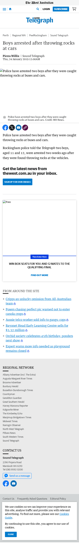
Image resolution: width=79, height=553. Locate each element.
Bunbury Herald (10, 386)
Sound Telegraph (59, 35)
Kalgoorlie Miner (11, 409)
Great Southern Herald (13, 401)
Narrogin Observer (12, 425)
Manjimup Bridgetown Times (17, 417)
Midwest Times (10, 421)
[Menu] (4, 9)
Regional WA (19, 35)
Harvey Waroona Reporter (15, 405)
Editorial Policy (58, 498)
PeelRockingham (38, 35)
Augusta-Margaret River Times (17, 378)
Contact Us (8, 498)
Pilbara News (9, 433)
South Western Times (13, 436)
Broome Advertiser (12, 382)
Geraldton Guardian (12, 398)
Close (11, 534)
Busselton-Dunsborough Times (18, 390)
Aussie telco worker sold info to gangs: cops (36, 320)
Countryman (9, 394)
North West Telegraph (13, 429)
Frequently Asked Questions (32, 498)
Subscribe (61, 9)
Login (46, 9)
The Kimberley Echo (12, 413)
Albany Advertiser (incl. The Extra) (19, 374)
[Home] (10, 9)
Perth (6, 35)
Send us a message (19, 475)
